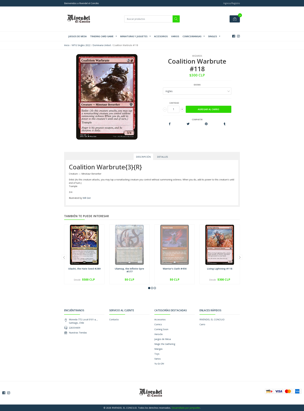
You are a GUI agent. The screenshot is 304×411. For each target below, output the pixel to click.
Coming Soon (161, 329)
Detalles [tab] (162, 156)
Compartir (197, 119)
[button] (149, 288)
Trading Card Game (102, 36)
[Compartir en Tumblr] (224, 123)
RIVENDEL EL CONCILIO (212, 319)
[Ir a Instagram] (238, 36)
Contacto (114, 319)
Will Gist (87, 197)
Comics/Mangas (192, 36)
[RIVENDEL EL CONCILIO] (80, 19)
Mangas (158, 348)
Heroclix (158, 334)
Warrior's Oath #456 (175, 268)
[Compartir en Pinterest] (206, 123)
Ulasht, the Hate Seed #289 (84, 268)
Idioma (197, 84)
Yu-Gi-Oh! (159, 363)
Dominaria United (102, 45)
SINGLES (212, 36)
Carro (202, 324)
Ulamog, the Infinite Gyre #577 (129, 270)
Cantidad (174, 103)
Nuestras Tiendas (78, 332)
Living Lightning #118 (219, 268)
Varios (175, 36)
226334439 (74, 327)
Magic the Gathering (164, 343)
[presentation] (64, 257)
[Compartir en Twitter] (188, 123)
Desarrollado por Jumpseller (185, 407)
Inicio (67, 45)
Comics (158, 324)
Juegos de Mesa (77, 36)
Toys (156, 353)
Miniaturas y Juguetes (133, 36)
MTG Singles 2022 (81, 45)
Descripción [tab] (143, 156)
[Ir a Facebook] (233, 36)
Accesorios (161, 36)
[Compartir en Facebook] (169, 123)
